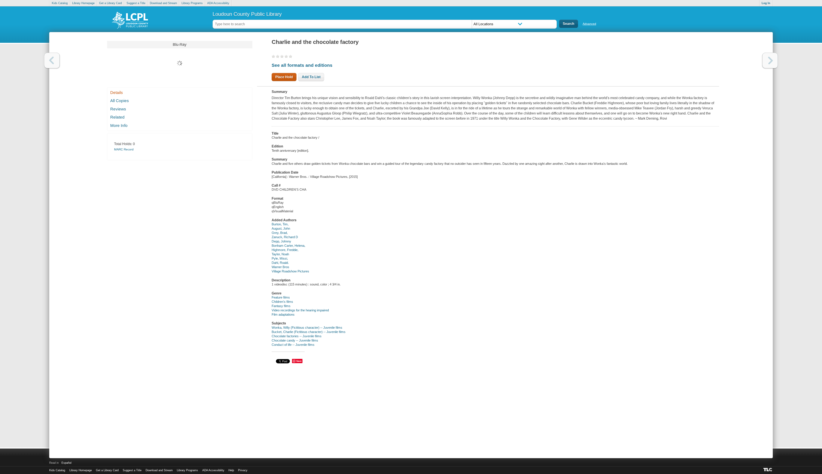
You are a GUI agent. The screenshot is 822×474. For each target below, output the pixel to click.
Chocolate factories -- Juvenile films (297, 336)
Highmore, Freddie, (285, 250)
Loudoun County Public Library (247, 14)
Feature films (281, 297)
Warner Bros (280, 267)
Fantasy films (281, 306)
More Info (119, 125)
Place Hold (284, 77)
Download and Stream (163, 3)
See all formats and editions (302, 65)
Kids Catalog (60, 3)
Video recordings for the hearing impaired (300, 310)
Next (770, 60)
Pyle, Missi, (280, 258)
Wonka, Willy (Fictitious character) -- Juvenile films (307, 327)
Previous (52, 60)
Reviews (118, 109)
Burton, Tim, (280, 224)
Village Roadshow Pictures (290, 271)
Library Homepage (83, 3)
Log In (766, 3)
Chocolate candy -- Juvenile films (295, 340)
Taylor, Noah (280, 254)
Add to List (311, 77)
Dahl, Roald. (280, 262)
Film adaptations (283, 314)
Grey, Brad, (280, 233)
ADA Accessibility (218, 3)
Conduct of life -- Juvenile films (293, 344)
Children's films (282, 301)
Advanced (589, 23)
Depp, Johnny (281, 241)
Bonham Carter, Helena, (288, 245)
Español (66, 462)
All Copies (119, 100)
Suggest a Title (136, 3)
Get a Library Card (110, 3)
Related (117, 117)
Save (299, 361)
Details (116, 92)
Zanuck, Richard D (285, 237)
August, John (281, 228)
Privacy (242, 470)
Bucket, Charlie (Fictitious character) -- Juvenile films (308, 332)
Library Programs (192, 3)
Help (231, 470)
